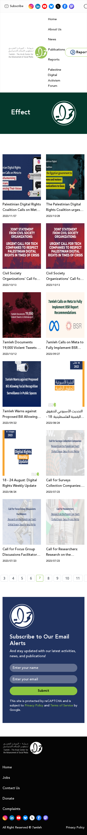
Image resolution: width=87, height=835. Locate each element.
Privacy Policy (34, 705)
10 (67, 578)
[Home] (28, 52)
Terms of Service (61, 705)
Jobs (6, 777)
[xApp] (58, 6)
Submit (43, 690)
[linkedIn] (37, 6)
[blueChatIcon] (51, 6)
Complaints (11, 808)
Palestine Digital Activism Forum (54, 77)
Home (52, 19)
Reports (54, 59)
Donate (8, 798)
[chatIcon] (71, 6)
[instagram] (31, 6)
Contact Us (11, 788)
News (52, 39)
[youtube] (44, 6)
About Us (54, 29)
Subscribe (16, 6)
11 (78, 578)
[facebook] (64, 6)
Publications (56, 49)
